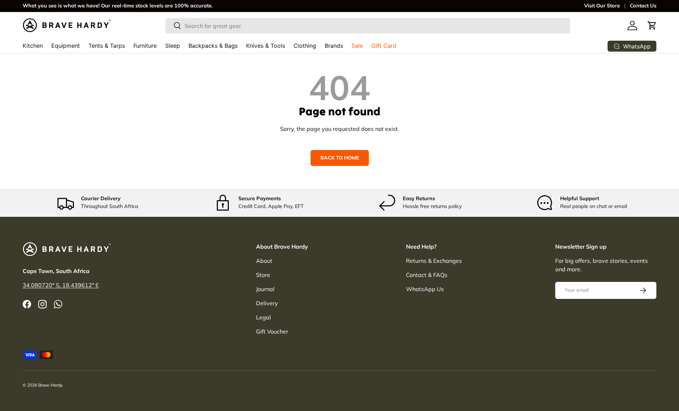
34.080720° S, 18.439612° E (61, 285)
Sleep (172, 45)
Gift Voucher (272, 331)
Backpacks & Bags (213, 45)
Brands (334, 45)
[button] (652, 25)
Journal (265, 289)
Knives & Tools (265, 45)
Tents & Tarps (106, 45)
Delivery (267, 303)
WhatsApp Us (425, 289)
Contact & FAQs (426, 274)
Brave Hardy (50, 385)
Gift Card (383, 45)
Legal (263, 317)
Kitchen (33, 45)
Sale (357, 45)
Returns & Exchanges (434, 260)
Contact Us (643, 5)
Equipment (65, 45)
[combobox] (368, 25)
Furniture (145, 45)
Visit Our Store (602, 5)
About (264, 260)
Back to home (339, 158)
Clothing (305, 45)
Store (263, 274)
